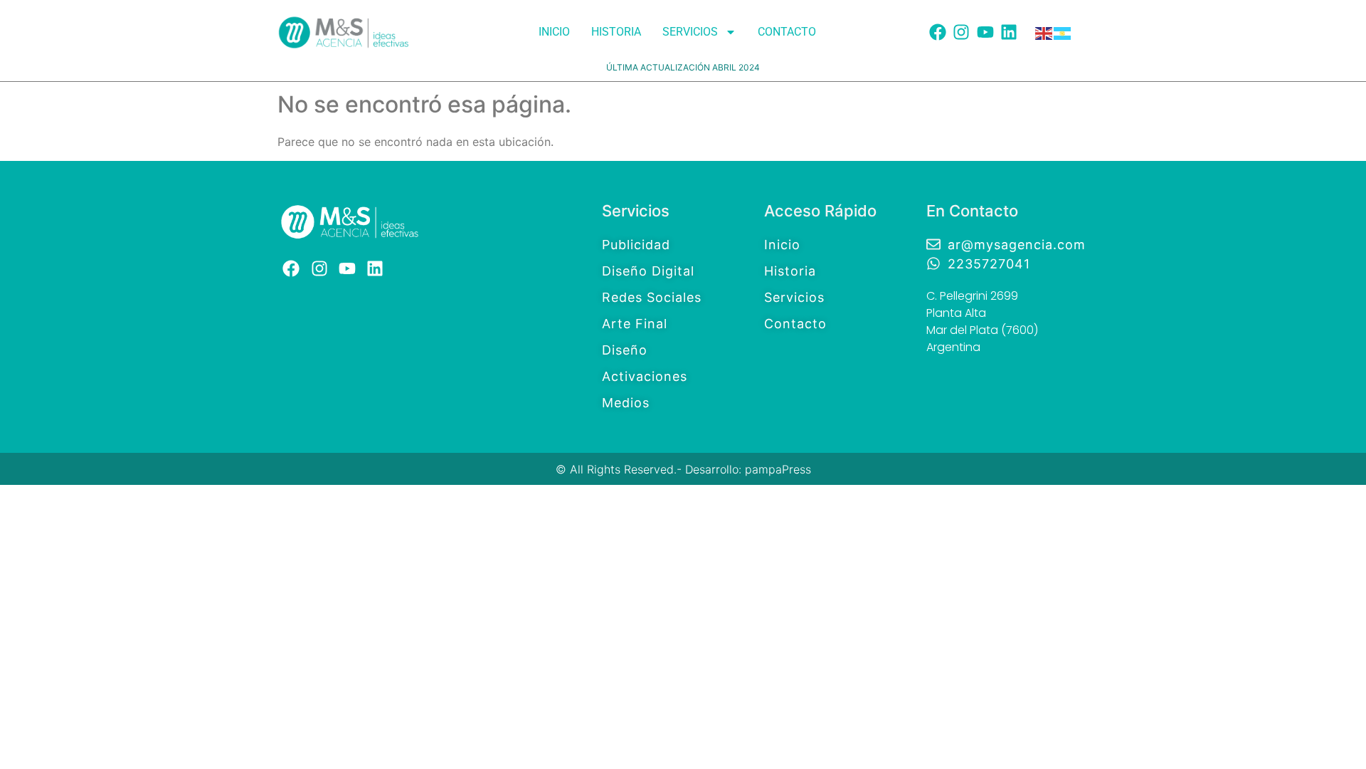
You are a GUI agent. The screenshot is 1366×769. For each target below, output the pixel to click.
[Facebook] (938, 32)
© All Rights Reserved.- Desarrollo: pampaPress (683, 469)
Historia (616, 31)
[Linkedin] (1009, 32)
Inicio (554, 31)
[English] (1044, 32)
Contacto (787, 31)
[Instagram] (961, 32)
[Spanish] (1063, 32)
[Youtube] (985, 32)
